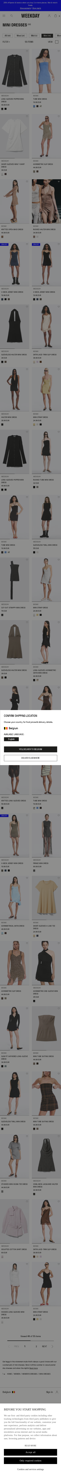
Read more (30, 1446)
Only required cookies (30, 1460)
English (11, 739)
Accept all (30, 1452)
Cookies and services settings (30, 1469)
